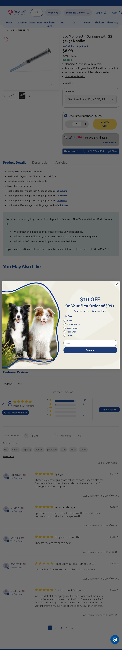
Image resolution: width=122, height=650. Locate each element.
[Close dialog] (117, 284)
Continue (90, 350)
